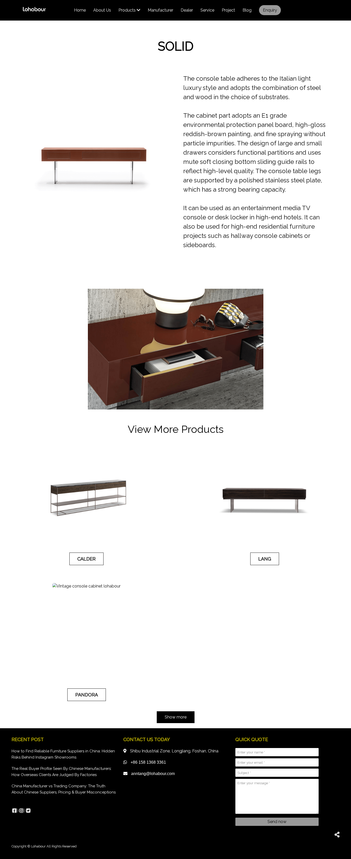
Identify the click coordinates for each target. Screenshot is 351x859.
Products (127, 10)
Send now (277, 821)
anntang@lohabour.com (153, 773)
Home (80, 10)
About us (102, 10)
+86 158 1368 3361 (148, 762)
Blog (247, 10)
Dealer (187, 10)
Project (228, 10)
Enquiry (270, 10)
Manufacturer (160, 10)
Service (207, 10)
